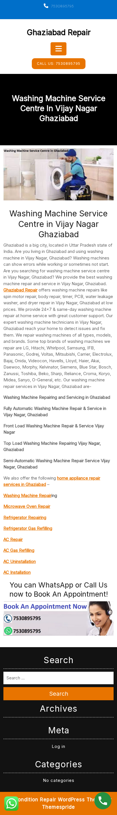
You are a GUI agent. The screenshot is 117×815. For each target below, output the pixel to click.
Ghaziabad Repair (59, 32)
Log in (58, 746)
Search (58, 693)
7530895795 (62, 6)
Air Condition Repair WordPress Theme (54, 799)
